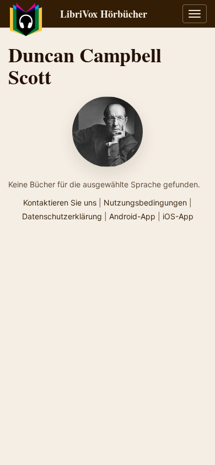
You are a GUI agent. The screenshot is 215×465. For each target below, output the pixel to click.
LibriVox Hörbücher (103, 14)
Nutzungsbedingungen (145, 202)
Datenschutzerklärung (62, 216)
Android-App (132, 216)
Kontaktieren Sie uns (59, 202)
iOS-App (178, 216)
